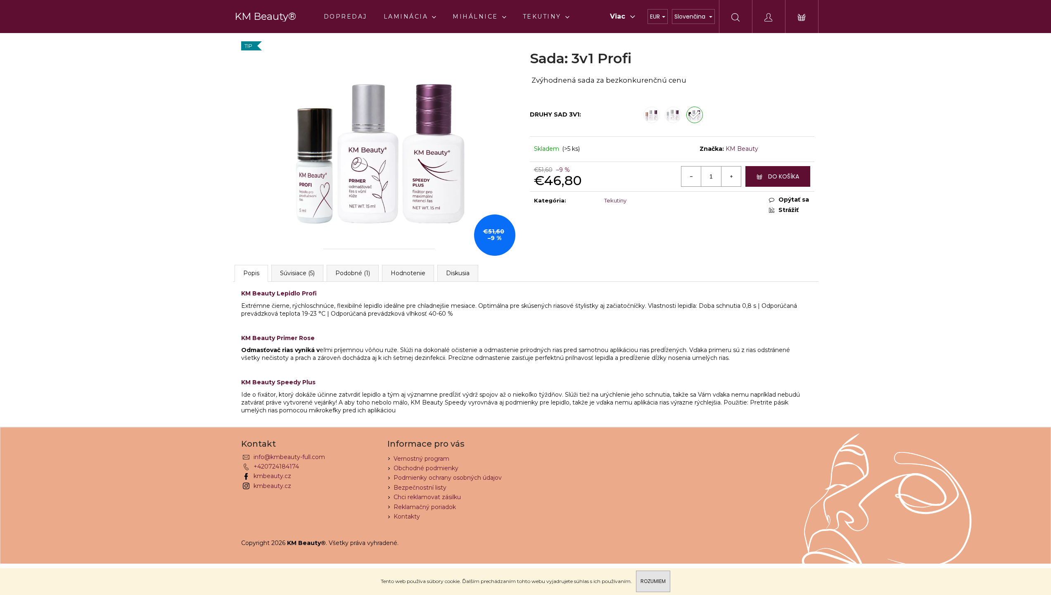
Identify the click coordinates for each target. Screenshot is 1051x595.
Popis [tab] (251, 273)
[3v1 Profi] (694, 115)
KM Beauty (742, 148)
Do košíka (783, 176)
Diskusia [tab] (458, 273)
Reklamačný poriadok (425, 507)
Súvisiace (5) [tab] (297, 273)
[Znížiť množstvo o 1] (691, 176)
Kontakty (407, 516)
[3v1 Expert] (651, 115)
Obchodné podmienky (426, 468)
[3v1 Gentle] (673, 115)
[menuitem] (345, 16)
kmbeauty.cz (272, 476)
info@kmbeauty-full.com (289, 457)
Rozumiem (653, 581)
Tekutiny (615, 200)
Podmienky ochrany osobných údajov (448, 477)
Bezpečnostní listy (420, 487)
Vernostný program (421, 458)
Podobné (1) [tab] (352, 273)
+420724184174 (276, 466)
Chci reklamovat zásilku (427, 497)
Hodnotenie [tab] (408, 273)
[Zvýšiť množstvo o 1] (731, 176)
